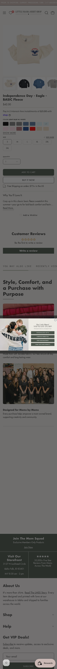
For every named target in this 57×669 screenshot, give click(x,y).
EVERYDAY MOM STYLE (43, 336)
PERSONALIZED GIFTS (43, 332)
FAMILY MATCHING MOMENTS (42, 344)
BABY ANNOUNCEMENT (43, 340)
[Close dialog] (55, 320)
